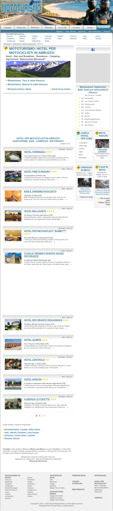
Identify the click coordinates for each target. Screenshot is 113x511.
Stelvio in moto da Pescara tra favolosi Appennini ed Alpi (102, 192)
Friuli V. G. (73, 36)
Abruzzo (9, 36)
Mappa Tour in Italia (57, 488)
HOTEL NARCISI (32, 379)
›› (44, 416)
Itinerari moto (21, 27)
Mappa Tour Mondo (57, 500)
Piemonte (48, 38)
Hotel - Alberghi (70, 31)
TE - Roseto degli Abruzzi (90, 119)
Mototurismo (35, 27)
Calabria (35, 36)
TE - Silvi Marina (87, 125)
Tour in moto (62, 27)
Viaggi (52, 484)
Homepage (7, 27)
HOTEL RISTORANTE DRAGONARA (43, 320)
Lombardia (10, 38)
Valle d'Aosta (36, 41)
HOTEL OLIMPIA (32, 340)
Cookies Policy (68, 506)
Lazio (84, 36)
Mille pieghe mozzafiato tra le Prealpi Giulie (84, 191)
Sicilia (85, 38)
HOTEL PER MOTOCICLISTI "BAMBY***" (45, 231)
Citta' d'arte (83, 146)
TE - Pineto (85, 116)
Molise (34, 38)
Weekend (53, 482)
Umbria (21, 41)
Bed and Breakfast (95, 31)
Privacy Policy (56, 506)
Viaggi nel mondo (56, 496)
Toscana (98, 38)
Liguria (97, 36)
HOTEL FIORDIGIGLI (34, 152)
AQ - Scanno (86, 107)
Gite (51, 480)
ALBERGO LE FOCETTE (37, 399)
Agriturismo (82, 31)
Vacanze (53, 486)
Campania (48, 36)
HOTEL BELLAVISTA (35, 211)
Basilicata (22, 36)
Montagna (83, 158)
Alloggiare (59, 31)
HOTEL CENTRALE (34, 360)
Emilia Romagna (11, 488)
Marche (22, 38)
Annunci (90, 27)
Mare (81, 155)
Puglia (59, 38)
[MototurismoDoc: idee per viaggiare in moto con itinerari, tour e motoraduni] (21, 6)
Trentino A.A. (11, 41)
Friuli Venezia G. (11, 490)
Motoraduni (48, 27)
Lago (81, 152)
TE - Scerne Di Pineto (89, 122)
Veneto (47, 41)
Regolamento (44, 506)
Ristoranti (107, 31)
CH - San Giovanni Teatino (91, 110)
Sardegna (73, 38)
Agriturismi (99, 490)
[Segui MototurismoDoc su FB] (93, 49)
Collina (81, 149)
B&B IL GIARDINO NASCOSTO (40, 191)
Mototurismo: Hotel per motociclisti (24, 44)
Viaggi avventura (56, 498)
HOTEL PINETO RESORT (37, 171)
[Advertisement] (38, 115)
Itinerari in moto (86, 197)
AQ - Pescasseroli (88, 104)
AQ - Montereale (87, 98)
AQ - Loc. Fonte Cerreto (90, 101)
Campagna (83, 143)
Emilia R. (60, 36)
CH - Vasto (85, 113)
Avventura (76, 27)
